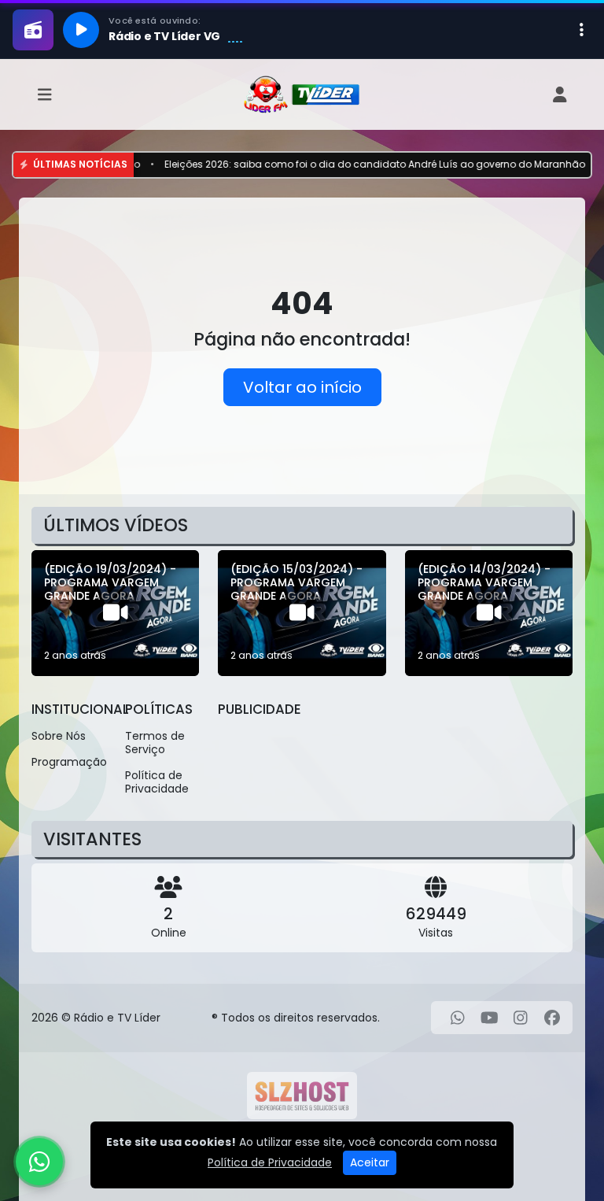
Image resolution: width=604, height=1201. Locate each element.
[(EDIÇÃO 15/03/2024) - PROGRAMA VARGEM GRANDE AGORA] (301, 613)
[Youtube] (490, 1018)
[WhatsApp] (458, 1018)
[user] (559, 94)
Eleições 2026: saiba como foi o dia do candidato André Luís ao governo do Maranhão (349, 164)
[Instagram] (521, 1018)
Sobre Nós (58, 736)
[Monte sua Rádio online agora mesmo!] (302, 1095)
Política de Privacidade (157, 781)
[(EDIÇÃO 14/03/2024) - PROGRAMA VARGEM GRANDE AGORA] (489, 613)
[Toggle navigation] (44, 94)
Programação (68, 762)
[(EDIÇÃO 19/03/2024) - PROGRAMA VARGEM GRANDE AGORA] (115, 613)
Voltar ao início (302, 387)
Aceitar (369, 1162)
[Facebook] (552, 1018)
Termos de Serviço (155, 742)
